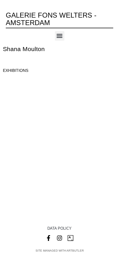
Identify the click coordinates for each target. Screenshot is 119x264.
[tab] (15, 71)
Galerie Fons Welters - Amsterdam (51, 19)
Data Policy (59, 228)
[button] (59, 36)
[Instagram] (59, 238)
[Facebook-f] (48, 238)
